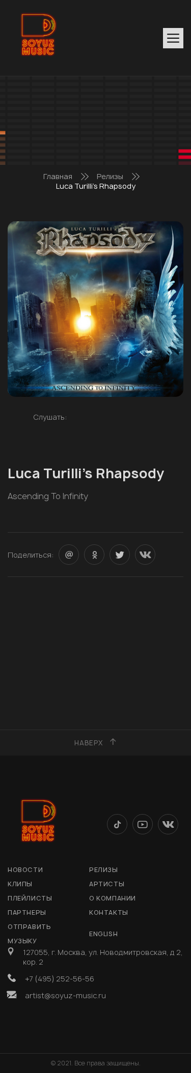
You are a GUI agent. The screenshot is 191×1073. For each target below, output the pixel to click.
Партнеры (27, 912)
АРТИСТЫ (106, 884)
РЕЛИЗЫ (103, 869)
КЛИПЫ (20, 884)
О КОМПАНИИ (112, 898)
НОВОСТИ (25, 869)
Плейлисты (30, 898)
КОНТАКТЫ (108, 912)
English (103, 934)
